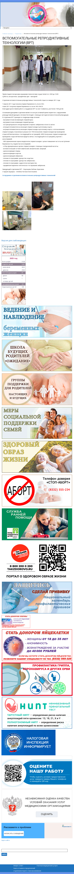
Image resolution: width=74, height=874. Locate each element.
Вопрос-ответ (18, 866)
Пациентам (18, 33)
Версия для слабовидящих (13, 241)
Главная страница (7, 33)
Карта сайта (5, 840)
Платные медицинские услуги (47, 866)
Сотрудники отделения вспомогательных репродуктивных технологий (28, 175)
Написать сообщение (14, 833)
